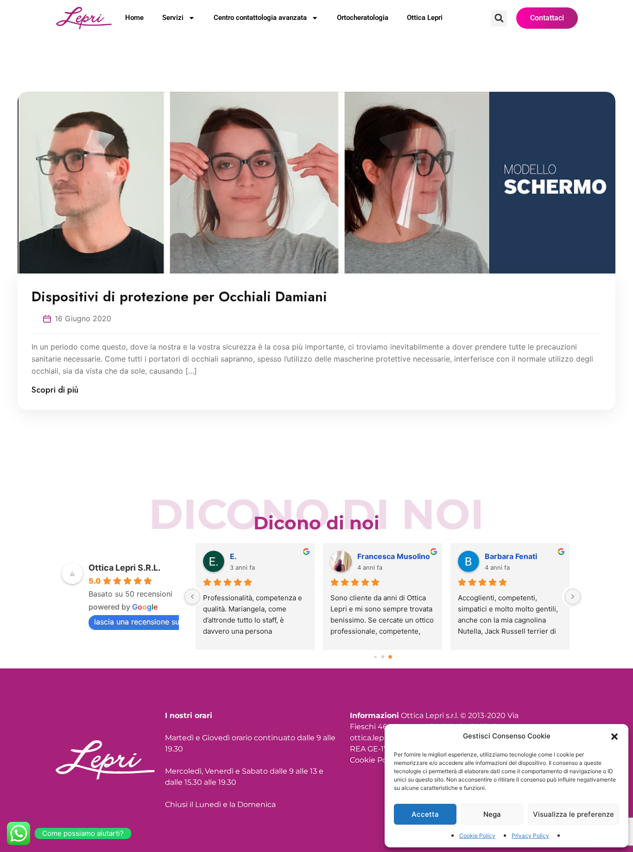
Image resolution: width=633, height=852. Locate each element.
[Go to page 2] (390, 657)
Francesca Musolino (393, 556)
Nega (492, 814)
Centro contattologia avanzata (260, 17)
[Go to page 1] (382, 656)
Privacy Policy (530, 835)
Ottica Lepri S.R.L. (124, 567)
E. (233, 556)
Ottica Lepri (425, 17)
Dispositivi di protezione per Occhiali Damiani (179, 296)
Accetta (425, 814)
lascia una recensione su (136, 621)
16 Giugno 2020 (83, 318)
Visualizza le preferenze (573, 814)
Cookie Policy (477, 835)
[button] (614, 736)
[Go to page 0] (375, 656)
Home (134, 17)
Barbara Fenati (511, 556)
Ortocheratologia (362, 17)
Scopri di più (55, 390)
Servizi (173, 17)
